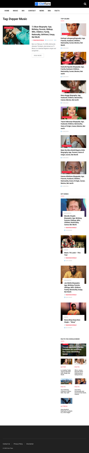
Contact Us (6, 444)
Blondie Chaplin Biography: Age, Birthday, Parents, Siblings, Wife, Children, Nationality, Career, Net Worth (73, 220)
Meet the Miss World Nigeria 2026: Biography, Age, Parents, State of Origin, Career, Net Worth (73, 152)
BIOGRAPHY (9, 27)
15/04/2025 (68, 230)
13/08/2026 (65, 131)
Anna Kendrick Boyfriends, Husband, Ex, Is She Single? (66, 411)
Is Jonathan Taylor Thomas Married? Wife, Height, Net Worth (66, 372)
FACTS (57, 11)
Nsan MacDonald (38, 40)
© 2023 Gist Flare (8, 448)
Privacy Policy (18, 444)
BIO (23, 11)
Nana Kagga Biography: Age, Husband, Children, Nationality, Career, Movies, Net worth (71, 97)
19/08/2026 (65, 103)
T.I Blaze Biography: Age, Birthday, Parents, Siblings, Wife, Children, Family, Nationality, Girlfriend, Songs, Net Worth (43, 32)
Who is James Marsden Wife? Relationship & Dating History (79, 372)
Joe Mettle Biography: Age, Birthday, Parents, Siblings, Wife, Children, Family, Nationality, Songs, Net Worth (73, 287)
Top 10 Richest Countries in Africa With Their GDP (66, 391)
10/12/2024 (49, 40)
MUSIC (15, 11)
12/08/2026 (65, 157)
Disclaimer (29, 444)
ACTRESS (66, 34)
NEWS (42, 11)
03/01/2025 (68, 297)
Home (7, 11)
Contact (32, 11)
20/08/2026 (65, 48)
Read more (38, 55)
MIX (49, 11)
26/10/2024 (68, 327)
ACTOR (63, 367)
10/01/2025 (68, 260)
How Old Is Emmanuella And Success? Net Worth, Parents (80, 392)
